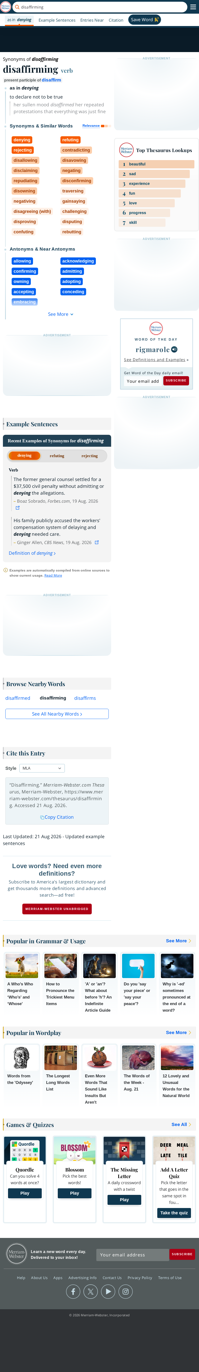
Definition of (31, 553)
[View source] (18, 508)
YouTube (108, 1291)
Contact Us (113, 1277)
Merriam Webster (16, 1253)
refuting (57, 456)
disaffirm (51, 79)
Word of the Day (156, 339)
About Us (40, 1277)
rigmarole (153, 349)
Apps (58, 1277)
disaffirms (85, 698)
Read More (53, 575)
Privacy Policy (141, 1277)
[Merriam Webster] (156, 328)
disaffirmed (17, 698)
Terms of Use (170, 1277)
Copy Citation (59, 817)
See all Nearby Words (55, 714)
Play (24, 1193)
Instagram (125, 1291)
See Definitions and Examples (154, 359)
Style (11, 768)
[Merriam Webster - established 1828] (5, 7)
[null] (174, 349)
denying (24, 455)
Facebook (73, 1291)
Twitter (90, 1291)
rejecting (90, 456)
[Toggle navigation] (193, 7)
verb (67, 70)
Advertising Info (83, 1277)
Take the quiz (174, 1212)
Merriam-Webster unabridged (57, 909)
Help (21, 1277)
